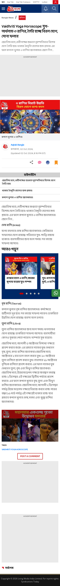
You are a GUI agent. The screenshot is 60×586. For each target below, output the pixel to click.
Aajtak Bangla (17, 145)
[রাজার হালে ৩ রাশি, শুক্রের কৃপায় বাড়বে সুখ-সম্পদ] (21, 266)
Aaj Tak (10, 2)
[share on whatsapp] (56, 293)
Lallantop (46, 2)
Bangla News (8, 18)
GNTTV (36, 2)
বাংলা (3, 2)
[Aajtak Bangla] (5, 146)
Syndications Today (30, 581)
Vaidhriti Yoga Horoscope (15, 449)
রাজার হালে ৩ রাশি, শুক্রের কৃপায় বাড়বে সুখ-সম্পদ (21, 280)
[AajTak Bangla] (14, 9)
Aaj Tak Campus (23, 2)
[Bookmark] (56, 164)
